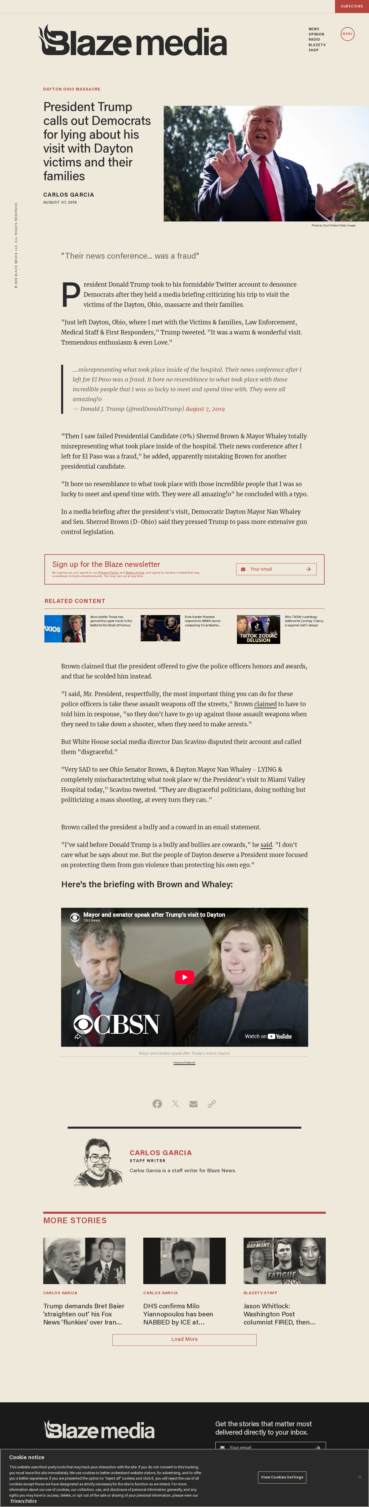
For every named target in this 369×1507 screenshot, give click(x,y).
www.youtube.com (184, 1062)
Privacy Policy (108, 573)
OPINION (317, 34)
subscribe (352, 6)
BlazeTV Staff (261, 1293)
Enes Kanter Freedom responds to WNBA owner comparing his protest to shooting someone (202, 621)
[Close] (359, 1477)
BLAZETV (317, 45)
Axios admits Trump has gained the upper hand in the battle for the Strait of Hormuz (111, 621)
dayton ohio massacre (71, 90)
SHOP (314, 50)
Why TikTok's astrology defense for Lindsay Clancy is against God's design (304, 621)
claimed (265, 704)
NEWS (314, 29)
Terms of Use (135, 573)
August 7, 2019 (205, 408)
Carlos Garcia (68, 195)
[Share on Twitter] (175, 1103)
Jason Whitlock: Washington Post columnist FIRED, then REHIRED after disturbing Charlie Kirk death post (282, 1315)
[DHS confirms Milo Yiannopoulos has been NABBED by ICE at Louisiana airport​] (184, 1260)
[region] (184, 1478)
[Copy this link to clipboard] (211, 1103)
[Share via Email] (193, 1103)
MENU (347, 34)
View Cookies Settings (282, 1477)
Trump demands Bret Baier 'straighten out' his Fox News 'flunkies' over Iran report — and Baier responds (84, 1315)
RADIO (315, 40)
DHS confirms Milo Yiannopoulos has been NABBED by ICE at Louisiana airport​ (178, 1315)
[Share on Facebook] (157, 1103)
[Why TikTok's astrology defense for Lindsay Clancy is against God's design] (258, 629)
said (266, 844)
